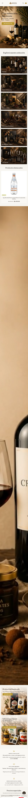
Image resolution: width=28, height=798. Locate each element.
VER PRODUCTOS (8, 23)
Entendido (24, 795)
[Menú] (2, 3)
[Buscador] (23, 3)
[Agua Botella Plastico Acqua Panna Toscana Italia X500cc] (14, 184)
